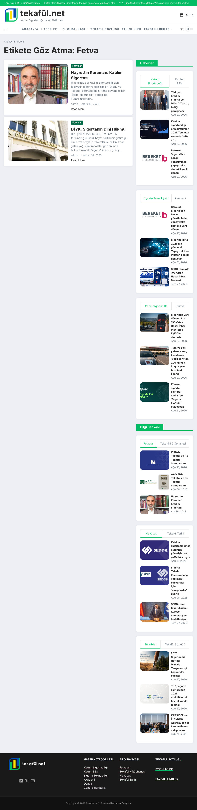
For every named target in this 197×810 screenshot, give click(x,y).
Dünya (88, 783)
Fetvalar (77, 65)
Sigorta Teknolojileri (96, 775)
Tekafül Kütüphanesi (132, 771)
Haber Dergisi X (122, 803)
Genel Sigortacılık (95, 787)
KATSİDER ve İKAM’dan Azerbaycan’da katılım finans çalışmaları (180, 723)
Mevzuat (125, 775)
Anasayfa (30, 29)
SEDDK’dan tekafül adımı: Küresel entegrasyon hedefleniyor (179, 612)
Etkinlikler (131, 29)
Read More (78, 109)
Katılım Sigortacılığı (96, 767)
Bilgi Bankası (74, 29)
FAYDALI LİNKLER (166, 779)
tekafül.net (42, 13)
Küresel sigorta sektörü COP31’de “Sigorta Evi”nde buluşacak (177, 395)
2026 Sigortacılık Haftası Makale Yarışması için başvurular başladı (179, 664)
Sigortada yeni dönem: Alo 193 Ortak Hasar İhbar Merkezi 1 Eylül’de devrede (180, 326)
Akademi (89, 779)
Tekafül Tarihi (128, 779)
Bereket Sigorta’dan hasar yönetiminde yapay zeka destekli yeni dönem (179, 161)
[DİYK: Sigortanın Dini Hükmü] (38, 141)
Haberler (49, 29)
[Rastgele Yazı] (182, 29)
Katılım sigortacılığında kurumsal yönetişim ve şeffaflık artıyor (180, 550)
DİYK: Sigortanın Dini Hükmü (98, 129)
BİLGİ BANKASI (129, 759)
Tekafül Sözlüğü (104, 29)
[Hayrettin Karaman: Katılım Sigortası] (38, 84)
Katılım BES (91, 771)
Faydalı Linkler (157, 29)
